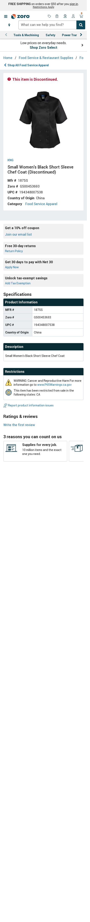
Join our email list (18, 234)
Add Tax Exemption (18, 283)
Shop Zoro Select (43, 47)
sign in (74, 4)
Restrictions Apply (43, 7)
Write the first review (19, 425)
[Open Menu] (6, 16)
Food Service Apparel (41, 204)
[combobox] (51, 24)
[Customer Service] (65, 16)
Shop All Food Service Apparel (28, 65)
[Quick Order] (57, 16)
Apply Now (12, 267)
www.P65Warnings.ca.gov (54, 385)
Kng (11, 160)
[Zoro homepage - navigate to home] (20, 16)
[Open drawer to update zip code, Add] (9, 25)
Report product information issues (31, 405)
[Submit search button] (80, 24)
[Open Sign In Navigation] (73, 16)
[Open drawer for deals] (49, 16)
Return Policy (14, 251)
